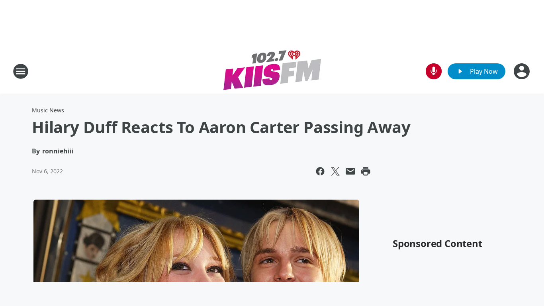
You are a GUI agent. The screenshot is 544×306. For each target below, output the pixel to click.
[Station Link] (272, 71)
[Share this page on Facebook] (320, 171)
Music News (48, 110)
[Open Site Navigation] (21, 71)
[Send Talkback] (434, 71)
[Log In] (522, 71)
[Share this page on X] (335, 171)
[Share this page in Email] (350, 171)
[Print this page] (365, 171)
